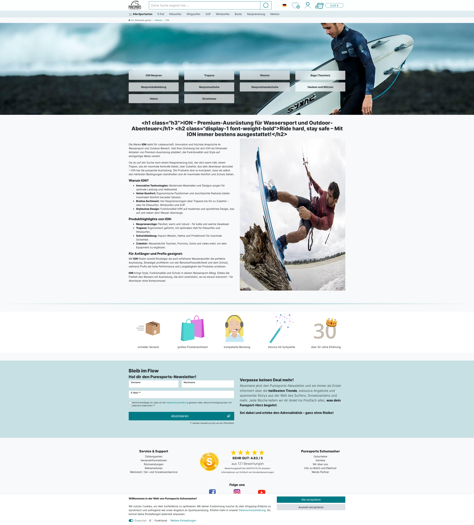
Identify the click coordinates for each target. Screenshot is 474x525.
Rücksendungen (153, 464)
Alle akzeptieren (311, 499)
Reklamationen (154, 468)
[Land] (284, 5)
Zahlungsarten (153, 456)
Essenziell (140, 520)
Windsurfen (223, 14)
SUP (208, 14)
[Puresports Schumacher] (135, 5)
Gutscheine (320, 456)
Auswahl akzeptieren (311, 507)
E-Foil (161, 14)
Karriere (320, 460)
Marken (274, 14)
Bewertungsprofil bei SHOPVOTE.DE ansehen (247, 468)
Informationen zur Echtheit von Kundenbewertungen (247, 472)
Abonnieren (179, 416)
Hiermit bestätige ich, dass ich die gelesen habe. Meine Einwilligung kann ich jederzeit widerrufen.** (182, 404)
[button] (330, 5)
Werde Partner (320, 472)
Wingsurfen (193, 14)
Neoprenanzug (256, 14)
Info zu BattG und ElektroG (320, 468)
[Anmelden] (307, 5)
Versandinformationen (154, 460)
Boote (238, 14)
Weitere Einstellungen (183, 520)
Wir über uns (320, 464)
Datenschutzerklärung (252, 510)
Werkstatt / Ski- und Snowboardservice (154, 472)
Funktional (161, 520)
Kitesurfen (175, 14)
